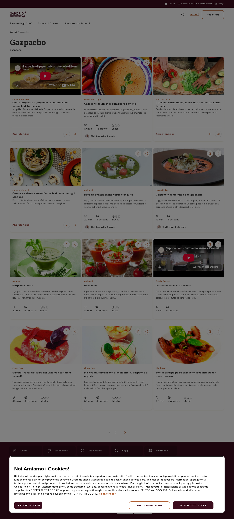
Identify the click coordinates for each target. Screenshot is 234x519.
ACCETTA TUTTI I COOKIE (193, 505)
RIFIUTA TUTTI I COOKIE (149, 505)
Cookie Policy (107, 493)
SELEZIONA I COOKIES (28, 505)
